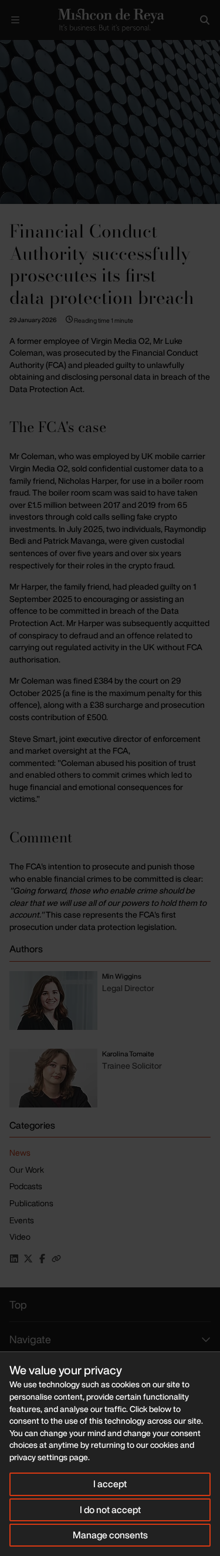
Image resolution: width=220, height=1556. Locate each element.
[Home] (110, 20)
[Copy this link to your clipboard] (56, 1258)
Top (18, 1304)
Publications (31, 1203)
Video (20, 1236)
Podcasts (25, 1186)
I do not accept (110, 1510)
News (20, 1152)
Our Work (26, 1169)
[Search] (204, 20)
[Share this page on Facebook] (42, 1258)
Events (21, 1220)
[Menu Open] (15, 20)
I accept (110, 1484)
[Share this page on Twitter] (28, 1258)
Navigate (30, 1339)
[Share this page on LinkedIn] (14, 1258)
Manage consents (110, 1535)
